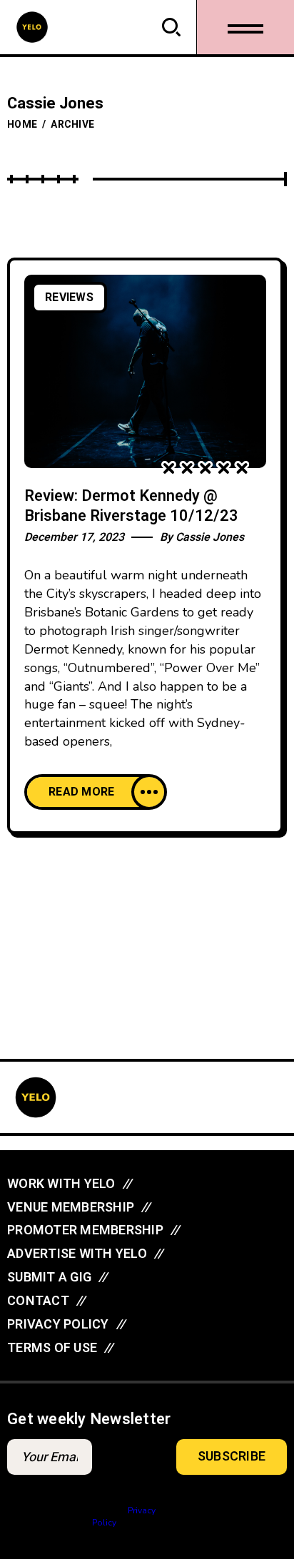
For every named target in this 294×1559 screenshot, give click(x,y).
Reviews (69, 297)
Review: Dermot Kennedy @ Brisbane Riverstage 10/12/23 (131, 505)
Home (22, 124)
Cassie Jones (210, 537)
